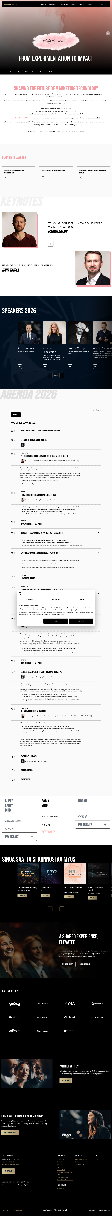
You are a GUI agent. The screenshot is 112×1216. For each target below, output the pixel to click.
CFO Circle (60, 1159)
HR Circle (60, 1164)
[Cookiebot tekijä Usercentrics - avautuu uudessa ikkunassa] (85, 593)
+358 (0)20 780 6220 (8, 1162)
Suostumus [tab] (29, 599)
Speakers (12, 72)
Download (96, 410)
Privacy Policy (6, 1210)
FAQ (95, 1162)
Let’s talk (65, 1080)
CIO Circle (60, 1167)
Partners (34, 72)
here (40, 1185)
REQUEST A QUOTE (85, 964)
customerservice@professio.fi (10, 1164)
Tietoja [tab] (82, 599)
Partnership (64, 4)
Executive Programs (77, 4)
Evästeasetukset (17, 1210)
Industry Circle (61, 1170)
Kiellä (55, 621)
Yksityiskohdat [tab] (56, 599)
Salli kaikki (81, 621)
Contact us (43, 72)
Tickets (27, 72)
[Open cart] (105, 4)
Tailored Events (79, 1164)
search (102, 4)
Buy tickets (56, 832)
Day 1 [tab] (16, 415)
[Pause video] (108, 33)
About (90, 4)
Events (43, 4)
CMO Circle (52, 72)
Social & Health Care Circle (65, 1180)
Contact (96, 1159)
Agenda (20, 72)
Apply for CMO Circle (10, 1133)
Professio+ (78, 1162)
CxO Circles (52, 4)
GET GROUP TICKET (67, 964)
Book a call (8, 1171)
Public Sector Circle (62, 1177)
